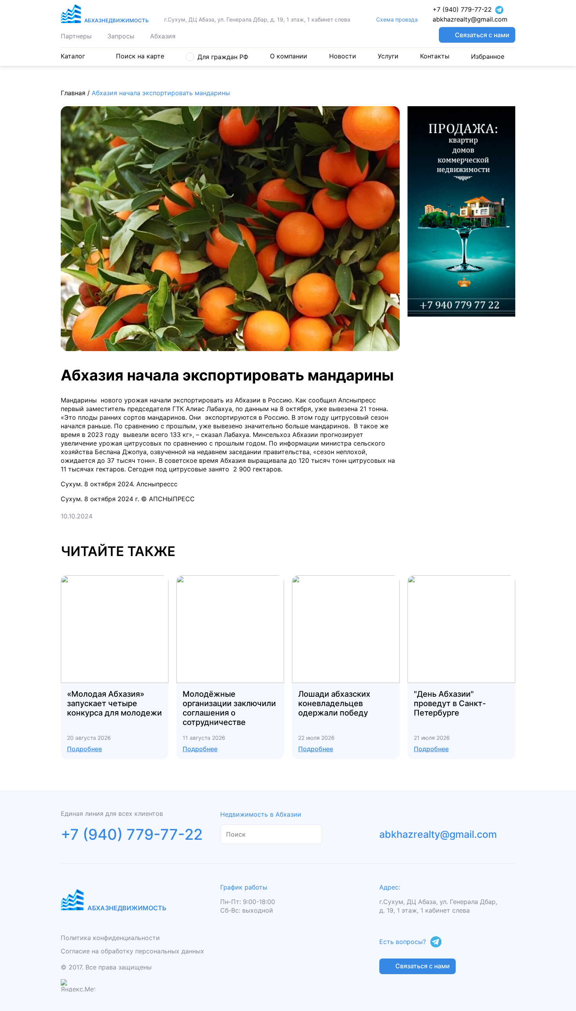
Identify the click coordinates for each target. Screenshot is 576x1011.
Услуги (388, 56)
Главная (73, 93)
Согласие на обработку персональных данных (132, 951)
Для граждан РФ (222, 57)
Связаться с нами (482, 35)
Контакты (434, 56)
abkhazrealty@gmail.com (470, 19)
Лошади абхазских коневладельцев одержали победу (334, 703)
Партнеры (76, 36)
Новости (342, 56)
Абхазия (163, 36)
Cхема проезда (397, 19)
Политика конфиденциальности (110, 938)
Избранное (487, 56)
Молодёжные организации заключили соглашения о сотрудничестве (229, 708)
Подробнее (84, 749)
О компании (288, 56)
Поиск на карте (140, 56)
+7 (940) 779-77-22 (462, 9)
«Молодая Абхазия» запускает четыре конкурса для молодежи (114, 703)
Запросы (120, 36)
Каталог (73, 56)
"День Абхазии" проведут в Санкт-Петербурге (450, 703)
